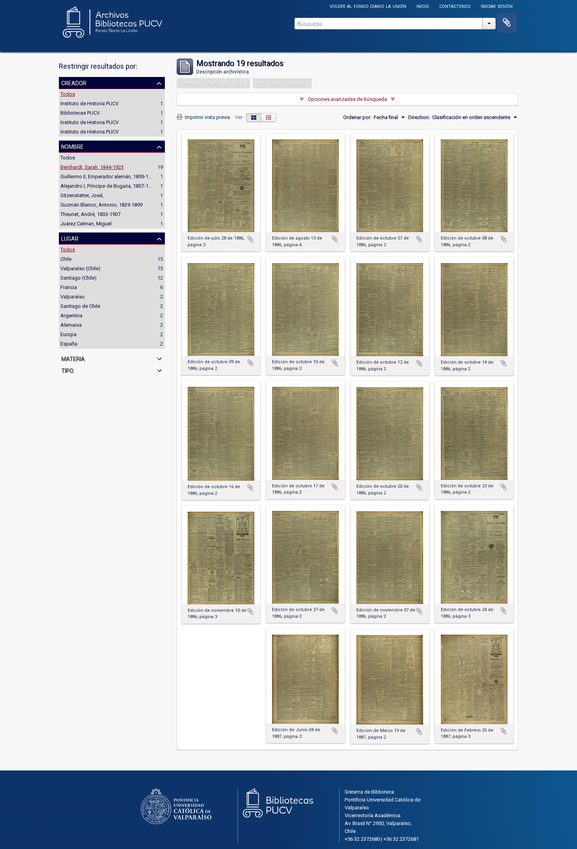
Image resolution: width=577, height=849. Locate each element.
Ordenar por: (357, 117)
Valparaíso (72, 297)
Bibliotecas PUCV (80, 113)
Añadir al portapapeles (250, 239)
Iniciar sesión (497, 5)
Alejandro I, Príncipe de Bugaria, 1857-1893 (108, 186)
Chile (65, 259)
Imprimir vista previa (207, 117)
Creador (73, 82)
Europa (68, 334)
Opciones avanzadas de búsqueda (347, 99)
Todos (67, 94)
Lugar (70, 238)
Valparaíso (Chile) (80, 268)
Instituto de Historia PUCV (89, 103)
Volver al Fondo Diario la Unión (368, 5)
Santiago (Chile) (78, 278)
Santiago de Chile (80, 306)
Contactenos (455, 5)
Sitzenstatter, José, (82, 195)
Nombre (72, 146)
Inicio (422, 5)
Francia (68, 287)
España (68, 344)
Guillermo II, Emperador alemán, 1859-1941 (108, 176)
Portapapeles (507, 23)
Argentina (71, 315)
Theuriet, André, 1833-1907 (90, 214)
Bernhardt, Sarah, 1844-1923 (92, 167)
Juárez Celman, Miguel (85, 224)
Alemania (71, 325)
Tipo (67, 370)
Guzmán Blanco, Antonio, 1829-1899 (101, 205)
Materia (73, 358)
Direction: (419, 117)
